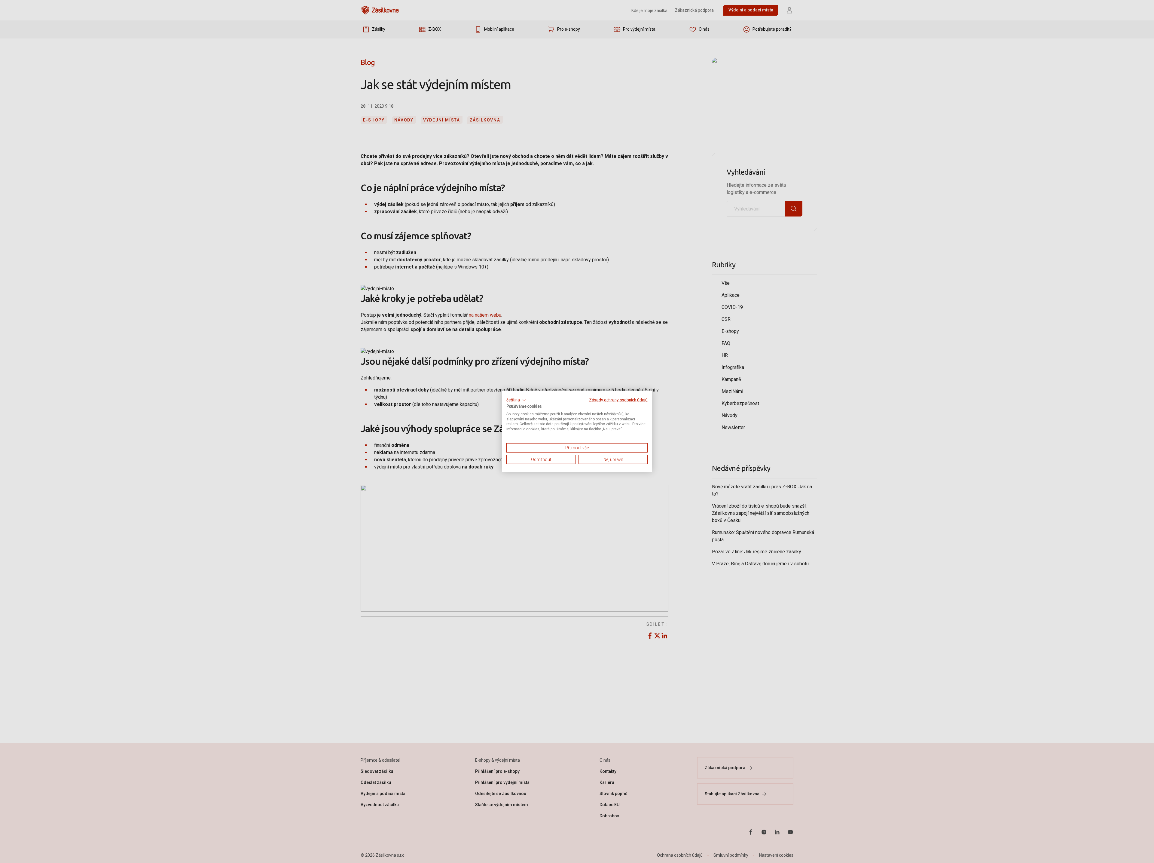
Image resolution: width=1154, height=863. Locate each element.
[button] (516, 400)
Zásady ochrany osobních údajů (618, 400)
